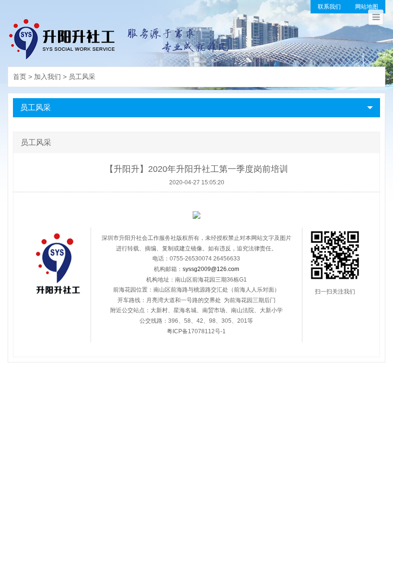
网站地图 (366, 6)
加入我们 (47, 76)
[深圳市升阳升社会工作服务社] (119, 38)
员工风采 (82, 76)
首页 (19, 76)
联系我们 (329, 6)
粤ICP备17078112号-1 (196, 331)
